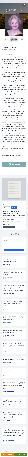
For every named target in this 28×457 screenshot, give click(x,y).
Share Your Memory (8, 227)
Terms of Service (18, 451)
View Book (6, 207)
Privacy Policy (10, 451)
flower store (17, 155)
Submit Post (14, 250)
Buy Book (14, 207)
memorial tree (18, 153)
